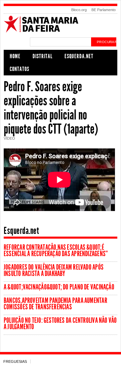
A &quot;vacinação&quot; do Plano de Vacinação (59, 287)
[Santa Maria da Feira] (60, 31)
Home (15, 56)
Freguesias (15, 361)
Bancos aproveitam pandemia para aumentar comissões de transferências (55, 303)
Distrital (42, 56)
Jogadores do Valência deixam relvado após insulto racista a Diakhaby (54, 270)
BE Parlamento (103, 10)
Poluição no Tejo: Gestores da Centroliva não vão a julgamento (60, 323)
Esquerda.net (79, 56)
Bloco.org (79, 10)
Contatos (19, 69)
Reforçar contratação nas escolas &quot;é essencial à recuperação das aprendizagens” (56, 250)
